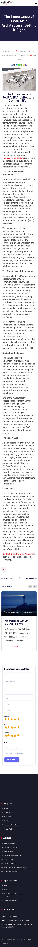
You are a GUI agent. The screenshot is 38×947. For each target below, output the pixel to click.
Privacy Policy (8, 829)
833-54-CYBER (12, 917)
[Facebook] (12, 65)
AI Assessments (9, 843)
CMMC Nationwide (10, 900)
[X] (14, 65)
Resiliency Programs (11, 863)
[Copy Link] (24, 65)
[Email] (21, 65)
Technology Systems (11, 847)
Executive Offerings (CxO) (12, 855)
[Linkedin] (17, 65)
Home (6, 809)
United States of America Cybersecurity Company (17, 895)
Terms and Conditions (11, 825)
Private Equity (8, 859)
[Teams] (26, 65)
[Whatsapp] (19, 65)
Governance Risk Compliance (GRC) (16, 867)
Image (6, 742)
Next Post (30, 578)
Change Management (11, 871)
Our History (7, 817)
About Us (7, 813)
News (5, 886)
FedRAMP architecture (13, 158)
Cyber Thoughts (11, 647)
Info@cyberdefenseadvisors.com (17, 920)
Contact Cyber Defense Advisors (17, 554)
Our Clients (7, 821)
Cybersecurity (8, 851)
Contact (6, 890)
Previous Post (9, 578)
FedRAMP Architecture (9, 55)
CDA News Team (25, 51)
